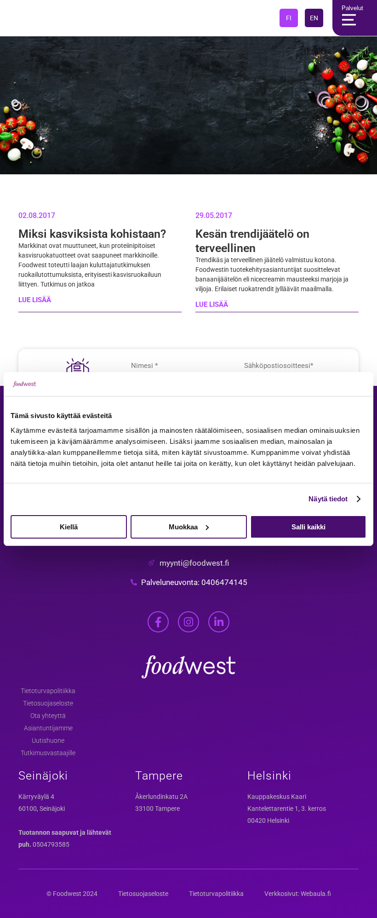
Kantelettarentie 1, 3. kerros (286, 808)
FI (288, 18)
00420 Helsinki (268, 820)
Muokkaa (183, 527)
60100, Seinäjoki (41, 808)
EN (314, 18)
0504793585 (51, 844)
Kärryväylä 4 (36, 796)
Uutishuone (48, 740)
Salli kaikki (308, 527)
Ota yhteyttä (48, 715)
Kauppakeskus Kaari (276, 796)
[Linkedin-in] (218, 621)
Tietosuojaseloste (48, 703)
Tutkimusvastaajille (48, 753)
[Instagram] (188, 621)
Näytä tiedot (328, 499)
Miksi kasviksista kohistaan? (92, 234)
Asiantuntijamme (48, 728)
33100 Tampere (157, 808)
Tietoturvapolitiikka (48, 691)
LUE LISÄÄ (34, 300)
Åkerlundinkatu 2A (161, 796)
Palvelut (352, 8)
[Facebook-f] (158, 621)
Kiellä (69, 527)
